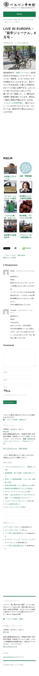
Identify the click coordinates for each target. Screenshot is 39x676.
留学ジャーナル (22, 73)
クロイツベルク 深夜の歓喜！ (15, 255)
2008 (15, 19)
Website (5, 387)
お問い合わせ (23, 448)
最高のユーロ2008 (9, 257)
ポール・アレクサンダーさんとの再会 (18, 491)
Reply (33, 271)
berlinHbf (13, 310)
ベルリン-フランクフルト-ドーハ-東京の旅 (19, 501)
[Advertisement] (19, 135)
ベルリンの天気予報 (13, 103)
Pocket (28, 248)
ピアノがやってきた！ (12, 527)
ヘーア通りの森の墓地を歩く (14, 533)
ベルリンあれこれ (23, 43)
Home (10, 19)
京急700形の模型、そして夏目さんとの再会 (20, 485)
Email (5, 380)
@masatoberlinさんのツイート (13, 657)
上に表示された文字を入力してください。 (15, 395)
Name (5, 372)
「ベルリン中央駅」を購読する (15, 420)
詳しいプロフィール (10, 448)
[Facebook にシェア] (15, 248)
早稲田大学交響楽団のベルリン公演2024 (18, 488)
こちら (10, 457)
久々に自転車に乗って (12, 504)
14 (22, 19)
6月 (19, 19)
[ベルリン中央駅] (19, 5)
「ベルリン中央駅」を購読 (14, 619)
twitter (7, 432)
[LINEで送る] (24, 248)
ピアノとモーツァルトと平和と (15, 507)
